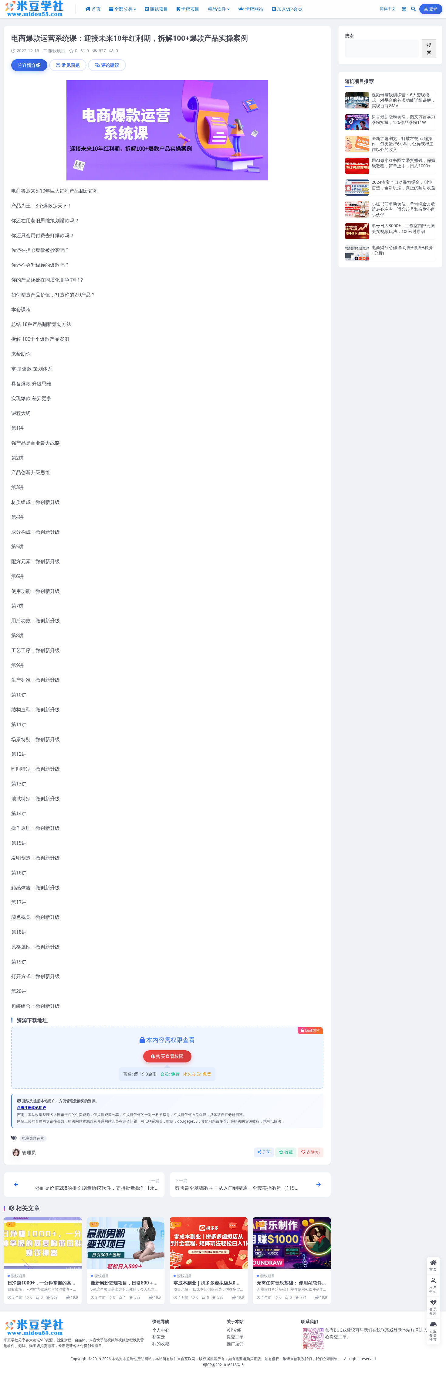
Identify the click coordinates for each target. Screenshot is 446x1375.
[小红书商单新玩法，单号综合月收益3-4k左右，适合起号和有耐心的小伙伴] (357, 209)
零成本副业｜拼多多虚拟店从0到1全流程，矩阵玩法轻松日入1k (208, 1286)
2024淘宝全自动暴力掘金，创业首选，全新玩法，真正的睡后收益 (403, 184)
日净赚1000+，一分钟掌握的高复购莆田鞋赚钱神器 (42, 1286)
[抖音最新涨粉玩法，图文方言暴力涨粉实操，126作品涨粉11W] (357, 122)
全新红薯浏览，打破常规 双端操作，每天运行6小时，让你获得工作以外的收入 (403, 143)
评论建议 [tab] (110, 65)
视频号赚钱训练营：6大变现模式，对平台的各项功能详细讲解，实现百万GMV (403, 100)
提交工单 (235, 1336)
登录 (433, 9)
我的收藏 (160, 1343)
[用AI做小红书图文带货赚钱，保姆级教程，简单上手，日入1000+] (357, 166)
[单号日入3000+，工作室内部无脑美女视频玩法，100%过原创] (357, 231)
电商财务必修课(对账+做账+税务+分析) (402, 250)
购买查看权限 (170, 1056)
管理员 (29, 1152)
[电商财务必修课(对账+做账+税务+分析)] (357, 253)
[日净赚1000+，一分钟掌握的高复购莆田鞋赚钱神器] (43, 1243)
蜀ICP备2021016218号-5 (223, 1364)
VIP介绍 (234, 1330)
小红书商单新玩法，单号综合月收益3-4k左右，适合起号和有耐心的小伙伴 (403, 209)
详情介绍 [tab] (31, 65)
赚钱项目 (56, 50)
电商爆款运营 (33, 1138)
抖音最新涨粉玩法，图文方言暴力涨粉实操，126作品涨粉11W (403, 119)
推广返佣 (235, 1343)
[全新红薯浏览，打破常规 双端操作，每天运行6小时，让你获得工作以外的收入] (357, 144)
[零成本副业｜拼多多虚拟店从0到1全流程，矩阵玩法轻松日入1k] (209, 1243)
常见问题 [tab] (71, 65)
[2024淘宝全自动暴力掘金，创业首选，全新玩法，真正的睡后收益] (357, 188)
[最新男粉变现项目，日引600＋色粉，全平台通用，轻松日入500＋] (126, 1243)
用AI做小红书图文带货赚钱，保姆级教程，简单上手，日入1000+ (403, 163)
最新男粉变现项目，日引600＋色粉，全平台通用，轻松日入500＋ (124, 1286)
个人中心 (160, 1330)
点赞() (313, 1152)
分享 (266, 1152)
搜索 (349, 35)
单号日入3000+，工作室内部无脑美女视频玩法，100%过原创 (403, 228)
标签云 (158, 1336)
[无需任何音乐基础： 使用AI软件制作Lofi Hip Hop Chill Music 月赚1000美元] (292, 1243)
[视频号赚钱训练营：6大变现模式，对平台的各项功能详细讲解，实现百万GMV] (357, 100)
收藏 (289, 1152)
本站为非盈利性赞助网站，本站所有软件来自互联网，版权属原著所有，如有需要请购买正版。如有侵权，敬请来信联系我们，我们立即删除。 (226, 1358)
